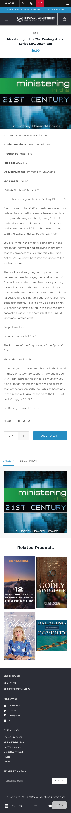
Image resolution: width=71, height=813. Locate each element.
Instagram (14, 715)
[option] (35, 93)
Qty (11, 435)
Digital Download (13, 751)
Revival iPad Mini (13, 747)
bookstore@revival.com (17, 688)
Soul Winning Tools (14, 741)
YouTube (13, 720)
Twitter (13, 710)
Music (7, 756)
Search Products (13, 737)
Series (7, 761)
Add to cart (50, 435)
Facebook (14, 705)
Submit (59, 780)
